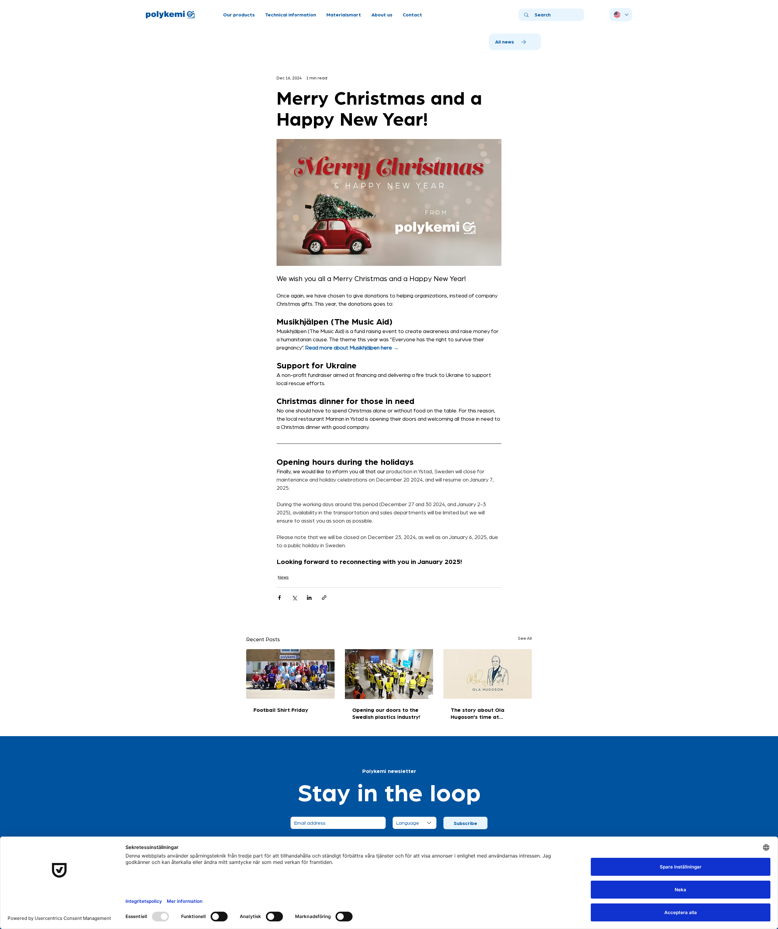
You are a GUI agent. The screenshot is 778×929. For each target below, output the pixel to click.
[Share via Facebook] (279, 597)
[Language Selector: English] (620, 15)
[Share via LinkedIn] (309, 597)
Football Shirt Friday (280, 709)
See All (525, 638)
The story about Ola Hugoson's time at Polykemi (477, 713)
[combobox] (415, 823)
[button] (238, 14)
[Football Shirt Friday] (290, 674)
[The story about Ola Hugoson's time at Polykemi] (487, 674)
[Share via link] (324, 597)
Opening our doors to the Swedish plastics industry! (386, 713)
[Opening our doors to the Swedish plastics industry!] (389, 674)
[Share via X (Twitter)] (294, 597)
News (283, 576)
